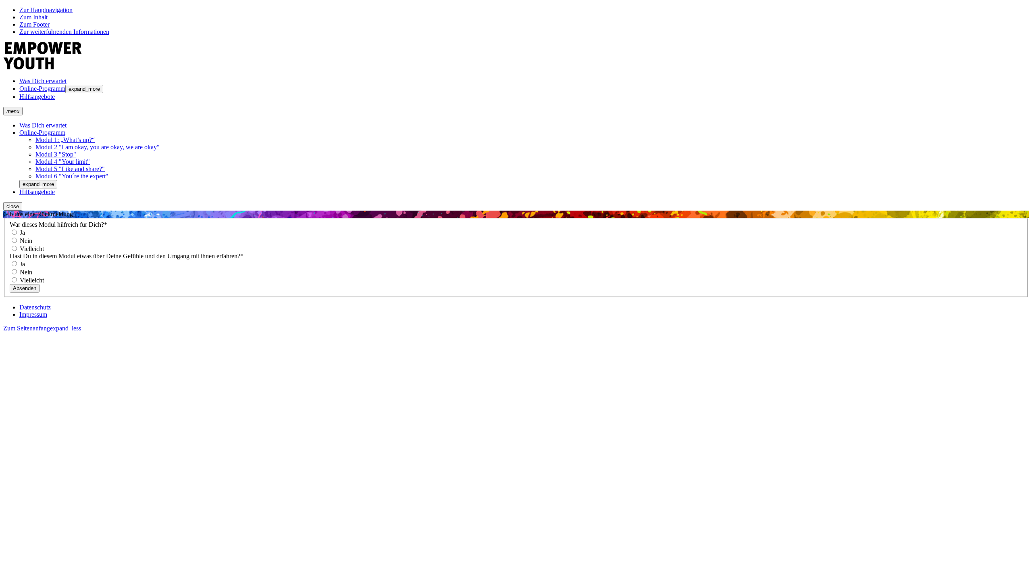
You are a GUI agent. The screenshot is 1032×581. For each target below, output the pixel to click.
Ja (21, 232)
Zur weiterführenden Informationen (64, 31)
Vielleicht (31, 248)
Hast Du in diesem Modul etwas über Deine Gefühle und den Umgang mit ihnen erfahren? (126, 256)
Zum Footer (34, 24)
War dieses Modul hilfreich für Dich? (58, 224)
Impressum (33, 314)
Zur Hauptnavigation (46, 9)
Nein (25, 240)
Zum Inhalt (33, 17)
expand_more (84, 89)
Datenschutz (35, 307)
